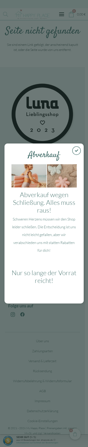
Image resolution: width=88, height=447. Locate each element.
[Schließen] (76, 150)
